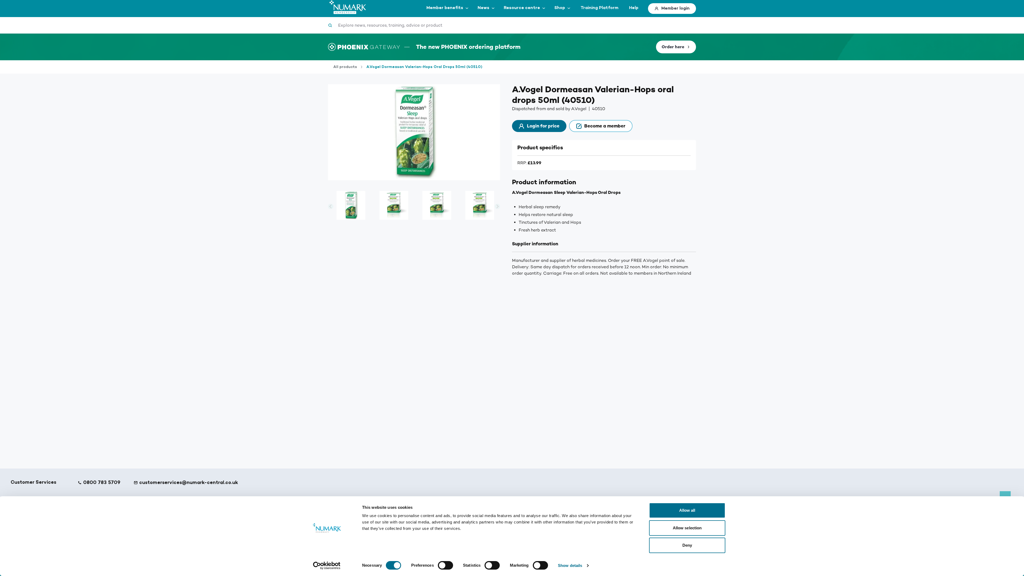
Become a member (604, 126)
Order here (673, 47)
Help (633, 8)
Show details (570, 565)
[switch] (445, 565)
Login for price (543, 126)
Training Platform (599, 8)
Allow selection (687, 528)
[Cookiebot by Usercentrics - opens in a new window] (326, 566)
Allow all (687, 510)
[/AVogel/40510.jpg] (394, 206)
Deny (687, 545)
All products (345, 67)
